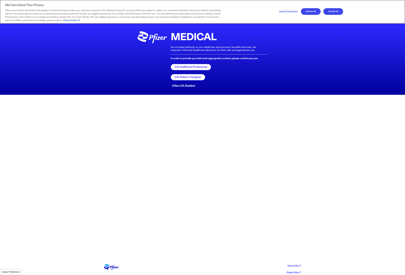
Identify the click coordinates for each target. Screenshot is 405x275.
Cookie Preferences (11, 272)
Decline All (311, 11)
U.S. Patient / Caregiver (188, 77)
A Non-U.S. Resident (183, 85)
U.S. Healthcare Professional (191, 67)
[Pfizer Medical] (111, 269)
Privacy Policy (70, 20)
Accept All (333, 11)
